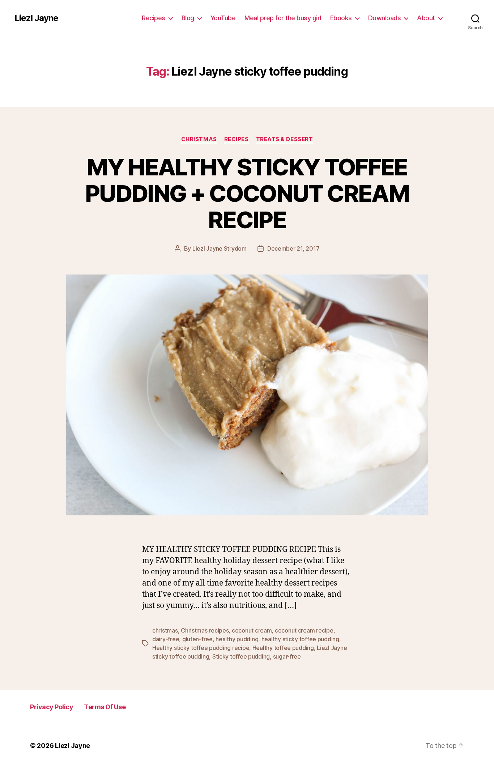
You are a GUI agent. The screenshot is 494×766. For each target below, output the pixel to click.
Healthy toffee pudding (283, 647)
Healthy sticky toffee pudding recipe (200, 647)
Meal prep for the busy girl (282, 18)
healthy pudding (237, 639)
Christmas (199, 139)
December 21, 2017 (293, 248)
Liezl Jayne (36, 18)
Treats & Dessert (284, 139)
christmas (165, 630)
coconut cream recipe (304, 630)
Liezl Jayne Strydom (219, 248)
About (426, 18)
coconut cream (252, 630)
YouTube (223, 18)
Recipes (153, 18)
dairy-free (165, 639)
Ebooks (341, 18)
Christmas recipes (205, 630)
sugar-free (287, 656)
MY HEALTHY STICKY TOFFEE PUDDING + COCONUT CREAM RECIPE (247, 193)
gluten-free (197, 639)
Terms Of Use (104, 707)
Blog (188, 18)
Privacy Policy (51, 707)
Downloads (384, 18)
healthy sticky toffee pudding (300, 639)
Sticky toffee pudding (241, 656)
